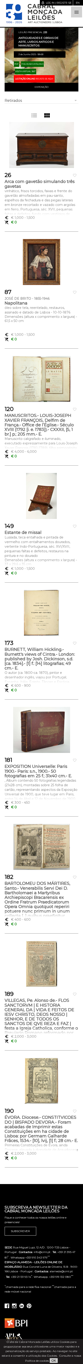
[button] (76, 11)
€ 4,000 (21, 452)
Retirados (13, 100)
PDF (16, 64)
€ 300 (17, 802)
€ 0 (11, 222)
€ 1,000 (20, 218)
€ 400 (18, 919)
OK (53, 1360)
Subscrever (20, 1231)
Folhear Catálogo (32, 64)
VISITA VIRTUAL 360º (25, 71)
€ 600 (18, 685)
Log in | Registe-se (56, 2)
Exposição (41, 86)
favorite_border (75, 175)
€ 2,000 (20, 1036)
